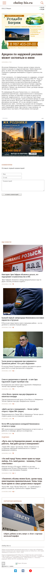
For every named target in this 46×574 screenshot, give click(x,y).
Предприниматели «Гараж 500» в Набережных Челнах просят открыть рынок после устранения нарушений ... (22, 415)
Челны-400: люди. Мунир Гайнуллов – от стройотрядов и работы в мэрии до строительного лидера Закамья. (21, 487)
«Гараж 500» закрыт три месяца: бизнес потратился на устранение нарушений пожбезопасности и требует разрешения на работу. (20, 448)
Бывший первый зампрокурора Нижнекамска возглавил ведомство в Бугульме (23, 319)
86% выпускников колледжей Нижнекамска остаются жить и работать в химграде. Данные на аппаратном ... (22, 430)
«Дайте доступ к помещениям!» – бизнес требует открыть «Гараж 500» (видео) (20, 410)
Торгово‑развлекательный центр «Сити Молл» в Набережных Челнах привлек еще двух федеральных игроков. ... (22, 400)
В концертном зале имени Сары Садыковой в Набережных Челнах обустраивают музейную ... (21, 385)
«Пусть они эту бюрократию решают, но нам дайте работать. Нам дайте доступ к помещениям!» (23, 442)
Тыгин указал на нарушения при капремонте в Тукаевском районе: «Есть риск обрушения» (19, 362)
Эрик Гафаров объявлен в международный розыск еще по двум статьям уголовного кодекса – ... (21, 280)
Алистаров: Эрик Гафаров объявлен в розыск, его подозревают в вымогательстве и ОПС (20, 275)
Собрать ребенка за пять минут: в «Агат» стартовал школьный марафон (23, 534)
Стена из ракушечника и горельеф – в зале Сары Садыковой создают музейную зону (20, 380)
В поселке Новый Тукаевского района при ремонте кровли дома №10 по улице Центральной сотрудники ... (21, 367)
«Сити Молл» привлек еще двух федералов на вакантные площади (19, 395)
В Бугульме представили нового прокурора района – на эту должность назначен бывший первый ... (22, 324)
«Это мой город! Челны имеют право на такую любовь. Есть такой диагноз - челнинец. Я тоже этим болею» (21, 461)
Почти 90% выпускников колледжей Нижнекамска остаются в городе (20, 425)
